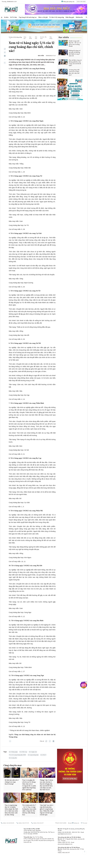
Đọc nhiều (64, 37)
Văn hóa (36, 37)
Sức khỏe (30, 37)
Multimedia (79, 17)
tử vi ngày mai (33, 752)
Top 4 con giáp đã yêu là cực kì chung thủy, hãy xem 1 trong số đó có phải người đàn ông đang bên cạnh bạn (29, 785)
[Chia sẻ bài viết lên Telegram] (4, 55)
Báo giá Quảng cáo (73, 823)
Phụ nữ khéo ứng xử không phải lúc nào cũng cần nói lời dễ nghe (75, 62)
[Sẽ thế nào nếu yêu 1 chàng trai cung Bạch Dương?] (11, 773)
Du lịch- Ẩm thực (43, 37)
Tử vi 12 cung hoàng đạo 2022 (17, 755)
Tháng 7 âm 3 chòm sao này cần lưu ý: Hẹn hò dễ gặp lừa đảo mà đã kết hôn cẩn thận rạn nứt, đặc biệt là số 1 (46, 785)
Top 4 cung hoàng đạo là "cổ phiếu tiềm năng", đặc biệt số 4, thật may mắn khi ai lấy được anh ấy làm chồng (11, 810)
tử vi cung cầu (13, 758)
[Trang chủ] (1, 17)
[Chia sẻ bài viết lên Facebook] (4, 52)
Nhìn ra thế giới (43, 17)
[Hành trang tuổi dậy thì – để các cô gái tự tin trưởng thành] (63, 43)
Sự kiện (6, 17)
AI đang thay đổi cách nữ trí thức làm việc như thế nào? (74, 72)
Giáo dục (25, 37)
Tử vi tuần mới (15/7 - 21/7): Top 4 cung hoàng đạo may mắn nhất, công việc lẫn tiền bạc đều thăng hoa (29, 810)
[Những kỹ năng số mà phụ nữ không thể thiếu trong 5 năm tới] (63, 52)
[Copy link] (4, 49)
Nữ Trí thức (13, 17)
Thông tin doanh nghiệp (60, 823)
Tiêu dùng (51, 37)
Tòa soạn (84, 823)
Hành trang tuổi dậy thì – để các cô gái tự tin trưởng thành (75, 43)
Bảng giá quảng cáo (68, 1)
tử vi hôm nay (23, 752)
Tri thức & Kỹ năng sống (56, 17)
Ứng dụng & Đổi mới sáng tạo (28, 17)
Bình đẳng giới (70, 17)
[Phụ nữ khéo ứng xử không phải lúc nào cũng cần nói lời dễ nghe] (63, 62)
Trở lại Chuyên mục (10, 741)
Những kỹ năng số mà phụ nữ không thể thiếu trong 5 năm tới (74, 53)
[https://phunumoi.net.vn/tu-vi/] (4, 62)
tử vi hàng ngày (13, 752)
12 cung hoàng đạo (33, 755)
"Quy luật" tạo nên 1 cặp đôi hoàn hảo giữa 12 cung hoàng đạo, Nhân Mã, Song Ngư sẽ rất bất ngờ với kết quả (46, 810)
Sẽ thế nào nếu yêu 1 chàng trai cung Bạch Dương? (12, 782)
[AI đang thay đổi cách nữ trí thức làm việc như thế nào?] (63, 71)
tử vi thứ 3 (43, 755)
